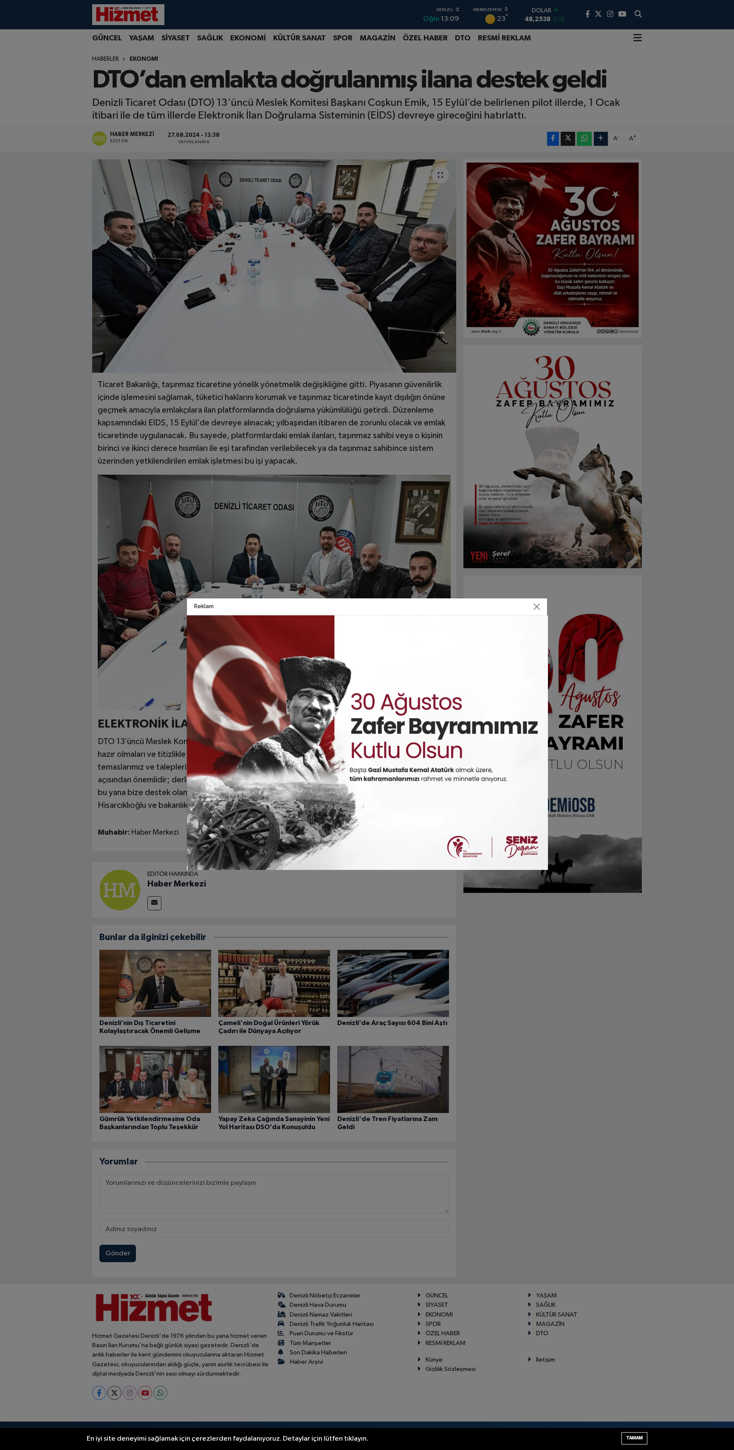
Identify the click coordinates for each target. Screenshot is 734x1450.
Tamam (634, 1438)
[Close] (537, 606)
